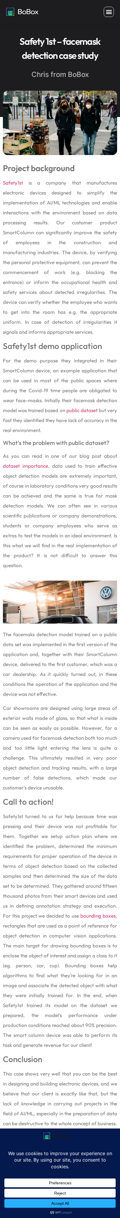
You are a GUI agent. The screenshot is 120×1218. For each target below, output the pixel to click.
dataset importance (25, 466)
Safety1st (13, 183)
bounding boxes (98, 916)
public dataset (82, 410)
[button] (109, 12)
